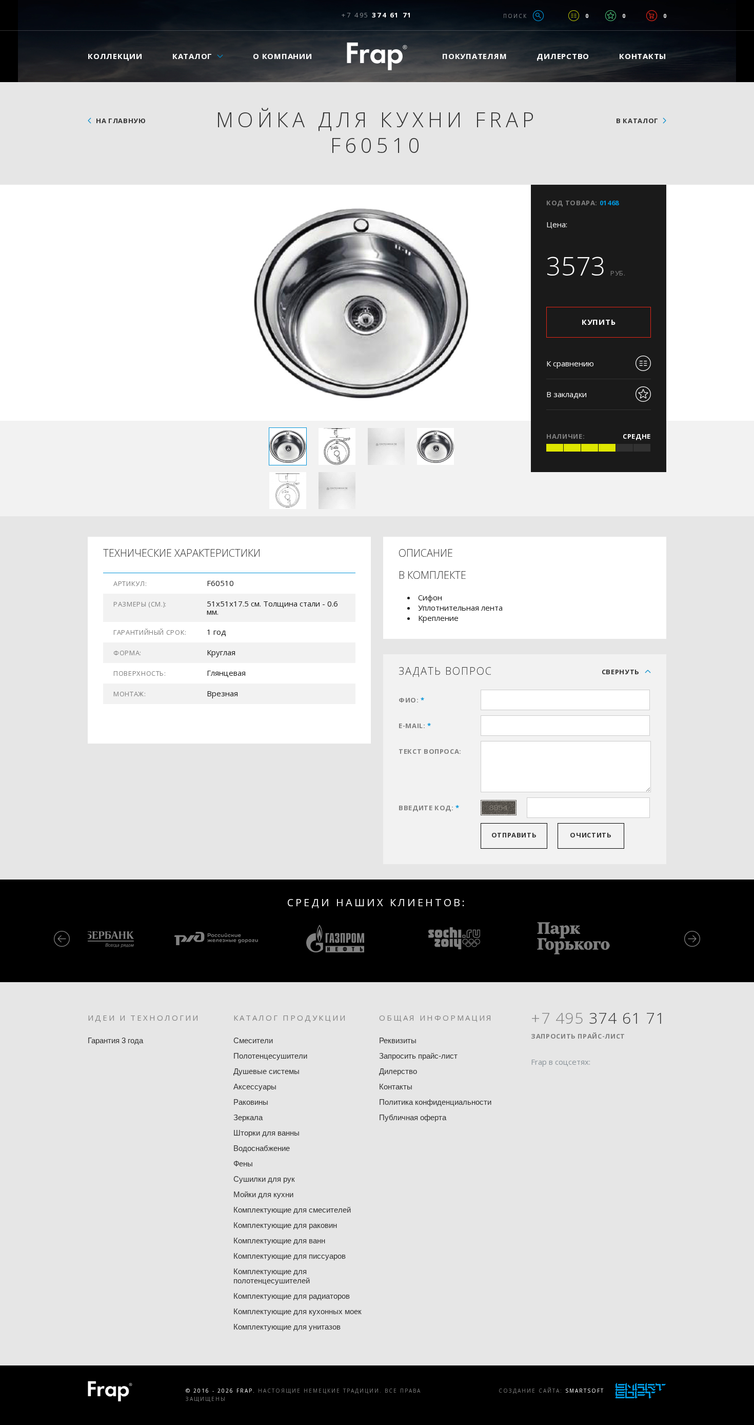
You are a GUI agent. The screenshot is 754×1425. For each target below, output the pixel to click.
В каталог (637, 120)
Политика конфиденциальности (435, 1102)
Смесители (253, 1040)
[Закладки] (611, 16)
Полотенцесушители (270, 1055)
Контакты (642, 56)
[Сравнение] (574, 16)
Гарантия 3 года (115, 1040)
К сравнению (570, 363)
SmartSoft (584, 1390)
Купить (599, 322)
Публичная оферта (412, 1117)
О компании (282, 56)
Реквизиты (397, 1040)
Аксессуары (254, 1086)
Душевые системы (266, 1071)
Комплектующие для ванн (279, 1240)
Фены (243, 1163)
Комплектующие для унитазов (287, 1326)
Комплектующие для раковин (285, 1225)
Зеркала (248, 1117)
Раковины (250, 1102)
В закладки (566, 394)
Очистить (590, 835)
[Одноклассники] (577, 1081)
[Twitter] (558, 1081)
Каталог (192, 56)
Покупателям (474, 56)
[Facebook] (538, 1081)
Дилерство (563, 56)
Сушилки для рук (264, 1179)
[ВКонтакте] (597, 1081)
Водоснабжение (261, 1148)
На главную (121, 120)
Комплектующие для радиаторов (291, 1296)
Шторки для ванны (266, 1132)
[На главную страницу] (377, 56)
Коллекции (115, 56)
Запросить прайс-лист (418, 1055)
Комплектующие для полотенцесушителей (271, 1276)
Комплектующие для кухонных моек (297, 1311)
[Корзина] (652, 16)
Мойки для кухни (263, 1194)
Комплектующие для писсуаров (289, 1256)
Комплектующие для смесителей (292, 1209)
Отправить (514, 835)
